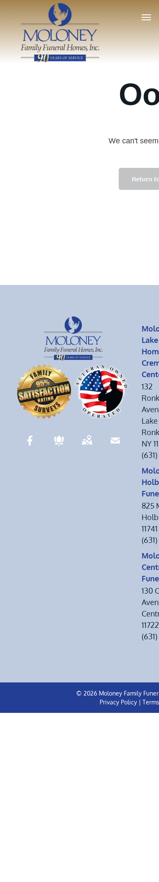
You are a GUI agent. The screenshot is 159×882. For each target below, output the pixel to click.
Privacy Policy (118, 702)
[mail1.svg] (115, 446)
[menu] (146, 17)
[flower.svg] (58, 446)
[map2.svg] (86, 446)
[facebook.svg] (30, 446)
